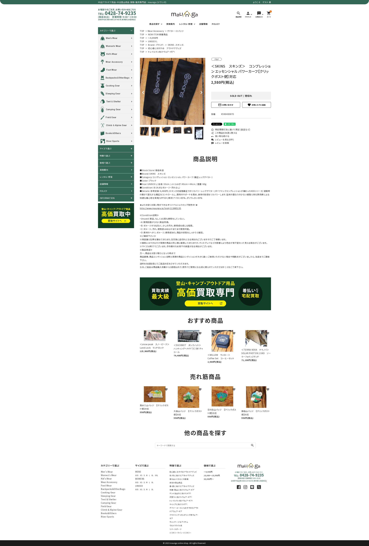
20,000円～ (209, 479)
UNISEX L (153, 41)
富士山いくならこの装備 (179, 479)
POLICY (216, 23)
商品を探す (154, 23)
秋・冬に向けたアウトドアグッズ (182, 475)
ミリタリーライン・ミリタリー (180, 532)
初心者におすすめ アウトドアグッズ (164, 48)
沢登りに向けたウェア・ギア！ (181, 497)
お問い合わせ (225, 105)
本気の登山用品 (176, 482)
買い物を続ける (220, 136)
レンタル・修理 (186, 23)
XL (152, 475)
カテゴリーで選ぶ (107, 31)
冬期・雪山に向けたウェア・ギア (182, 490)
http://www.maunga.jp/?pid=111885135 (160, 208)
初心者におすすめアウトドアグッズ (183, 472)
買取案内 (170, 23)
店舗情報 (203, 23)
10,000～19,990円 (212, 475)
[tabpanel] (172, 91)
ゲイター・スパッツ (175, 31)
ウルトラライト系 (176, 525)
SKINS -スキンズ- (176, 44)
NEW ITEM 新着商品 (158, 34)
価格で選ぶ (105, 162)
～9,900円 (208, 472)
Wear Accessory (156, 31)
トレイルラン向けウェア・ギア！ (161, 51)
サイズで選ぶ (106, 148)
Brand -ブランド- (156, 44)
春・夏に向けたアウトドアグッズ (182, 486)
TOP (142, 31)
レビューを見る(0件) (222, 139)
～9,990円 (153, 37)
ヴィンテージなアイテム (179, 522)
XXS (137, 475)
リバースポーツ (175, 529)
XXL (156, 475)
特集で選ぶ (105, 155)
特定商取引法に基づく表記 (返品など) (230, 129)
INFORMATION (107, 198)
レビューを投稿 (220, 142)
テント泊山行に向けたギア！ (180, 493)
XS (141, 475)
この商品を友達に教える (224, 132)
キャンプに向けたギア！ (179, 504)
